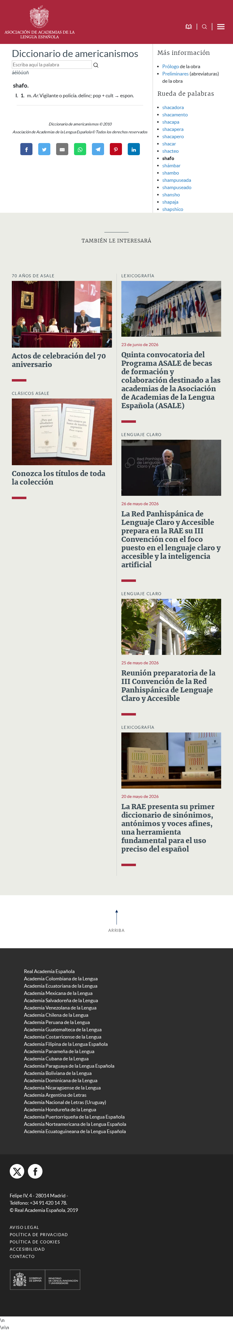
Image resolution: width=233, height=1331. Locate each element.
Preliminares (175, 73)
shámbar (171, 165)
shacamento (175, 114)
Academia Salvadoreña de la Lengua (61, 1000)
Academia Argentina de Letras (55, 1095)
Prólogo (170, 66)
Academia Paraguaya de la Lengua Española (69, 1066)
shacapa (170, 122)
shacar (169, 143)
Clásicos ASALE (31, 393)
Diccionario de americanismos (75, 53)
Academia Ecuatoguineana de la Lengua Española (75, 1131)
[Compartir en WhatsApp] (80, 149)
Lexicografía (138, 276)
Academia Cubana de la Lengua (56, 1058)
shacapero (173, 136)
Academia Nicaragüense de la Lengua (62, 1087)
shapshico (172, 209)
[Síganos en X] (17, 1171)
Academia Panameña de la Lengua (59, 1051)
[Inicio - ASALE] (39, 21)
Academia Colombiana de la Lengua (61, 978)
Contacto (22, 1256)
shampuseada (176, 180)
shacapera (173, 129)
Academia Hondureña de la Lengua (60, 1109)
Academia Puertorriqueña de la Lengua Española (74, 1116)
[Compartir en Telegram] (98, 149)
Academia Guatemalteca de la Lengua (63, 1029)
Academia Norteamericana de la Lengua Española (75, 1124)
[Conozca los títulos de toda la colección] (62, 431)
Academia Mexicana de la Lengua (58, 993)
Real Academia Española (49, 971)
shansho (171, 194)
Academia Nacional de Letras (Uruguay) (65, 1102)
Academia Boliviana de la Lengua (58, 1073)
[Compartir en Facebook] (26, 149)
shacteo (170, 151)
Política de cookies (35, 1242)
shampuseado (176, 187)
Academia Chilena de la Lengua (56, 1015)
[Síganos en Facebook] (35, 1171)
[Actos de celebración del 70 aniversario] (62, 313)
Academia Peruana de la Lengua (57, 1022)
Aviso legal (24, 1227)
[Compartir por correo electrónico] (62, 149)
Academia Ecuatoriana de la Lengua (60, 986)
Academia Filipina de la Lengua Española (66, 1044)
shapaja (170, 202)
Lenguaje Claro (141, 434)
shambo (170, 172)
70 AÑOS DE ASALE (33, 276)
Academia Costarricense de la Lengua (62, 1036)
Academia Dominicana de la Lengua (60, 1080)
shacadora (173, 107)
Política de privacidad (39, 1235)
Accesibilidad (27, 1249)
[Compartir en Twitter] (44, 149)
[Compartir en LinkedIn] (134, 149)
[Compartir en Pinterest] (116, 149)
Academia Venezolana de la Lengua (60, 1007)
